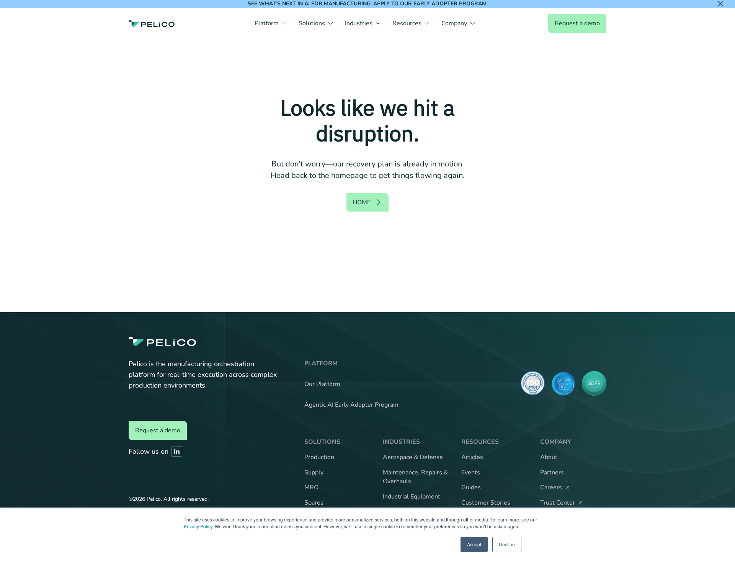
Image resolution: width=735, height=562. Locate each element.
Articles (472, 457)
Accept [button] (474, 544)
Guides (471, 487)
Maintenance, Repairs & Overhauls (415, 477)
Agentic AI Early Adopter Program (351, 405)
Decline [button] (507, 544)
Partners (552, 472)
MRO (311, 487)
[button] (270, 23)
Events (470, 472)
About (548, 457)
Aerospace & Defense (413, 457)
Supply (313, 472)
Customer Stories (485, 502)
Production (319, 457)
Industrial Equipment (411, 496)
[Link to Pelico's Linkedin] (177, 451)
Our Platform (322, 384)
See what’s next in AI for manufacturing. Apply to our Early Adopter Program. (368, 3)
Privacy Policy (198, 526)
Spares (313, 502)
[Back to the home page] (152, 23)
